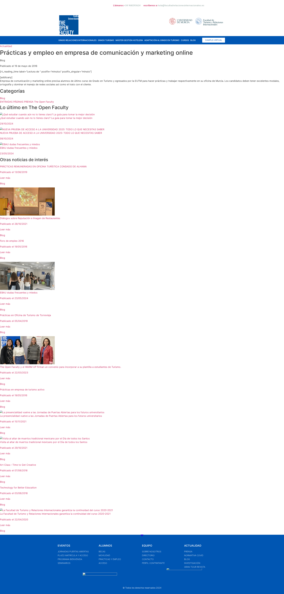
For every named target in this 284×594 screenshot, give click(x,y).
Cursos (185, 40)
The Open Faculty (44, 101)
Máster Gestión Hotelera (129, 40)
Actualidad (6, 46)
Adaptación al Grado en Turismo (161, 40)
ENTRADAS (6, 101)
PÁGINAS (18, 101)
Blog (193, 40)
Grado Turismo (106, 40)
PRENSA (29, 101)
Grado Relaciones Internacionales (77, 40)
